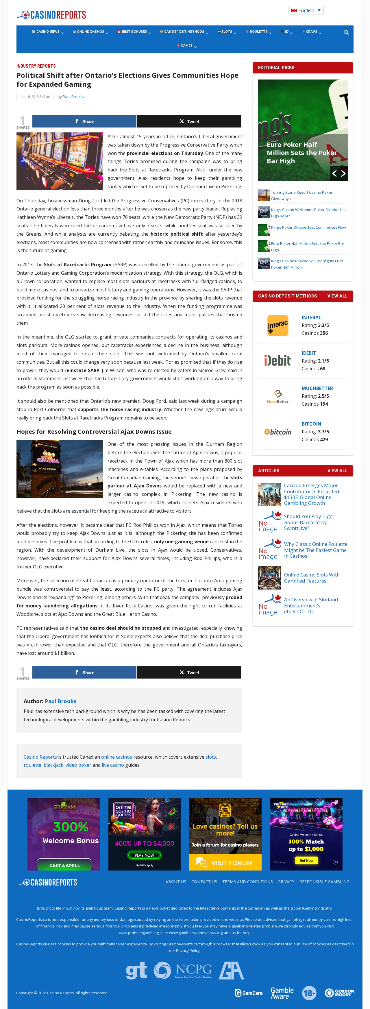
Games (186, 45)
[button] (334, 173)
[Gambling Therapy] (335, 992)
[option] (303, 130)
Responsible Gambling (324, 881)
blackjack (53, 765)
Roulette (258, 32)
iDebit (309, 353)
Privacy (286, 881)
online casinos (116, 757)
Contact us (204, 881)
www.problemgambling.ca (141, 932)
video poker (78, 765)
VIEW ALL (338, 296)
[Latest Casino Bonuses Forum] (225, 834)
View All (338, 470)
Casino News (48, 32)
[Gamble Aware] (279, 992)
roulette (32, 765)
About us (176, 881)
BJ (286, 32)
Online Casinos (90, 32)
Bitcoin (311, 424)
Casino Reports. (61, 992)
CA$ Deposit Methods (183, 32)
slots (211, 757)
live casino (113, 765)
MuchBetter (317, 388)
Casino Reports (40, 757)
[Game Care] (249, 992)
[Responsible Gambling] (306, 992)
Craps (311, 32)
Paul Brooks (73, 96)
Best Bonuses (134, 32)
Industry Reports (36, 66)
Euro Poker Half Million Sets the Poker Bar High (302, 152)
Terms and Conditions (247, 881)
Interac (312, 317)
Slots (226, 32)
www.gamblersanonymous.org (196, 932)
